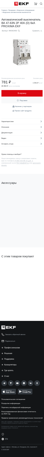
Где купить (8, 370)
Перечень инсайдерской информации (16, 407)
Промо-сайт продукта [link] (23, 111)
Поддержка (9, 359)
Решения (8, 353)
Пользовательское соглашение (13, 399)
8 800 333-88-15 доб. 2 (24, 161)
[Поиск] (41, 3)
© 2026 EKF (5, 449)
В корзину (10, 236)
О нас (6, 376)
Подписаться (10, 341)
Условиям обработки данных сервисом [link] (12, 423)
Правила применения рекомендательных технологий (22, 418)
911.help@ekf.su (22, 163)
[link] (4, 383)
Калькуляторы (10, 365)
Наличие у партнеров (23, 106)
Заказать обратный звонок (15, 334)
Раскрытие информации (10, 403)
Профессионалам (12, 348)
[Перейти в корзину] (36, 4)
